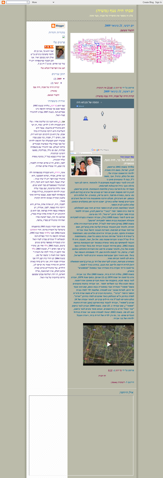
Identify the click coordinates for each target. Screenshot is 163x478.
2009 (58, 78)
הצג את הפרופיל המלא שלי (53, 68)
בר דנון (47, 46)
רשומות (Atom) (118, 382)
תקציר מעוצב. (127, 30)
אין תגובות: (101, 87)
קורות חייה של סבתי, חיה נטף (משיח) (115, 96)
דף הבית (102, 375)
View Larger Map (127, 156)
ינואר (56, 83)
